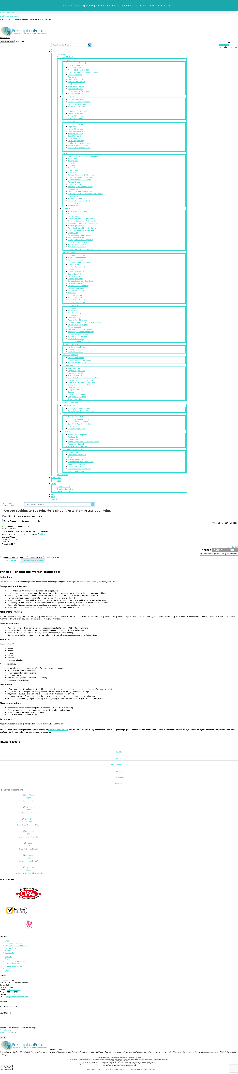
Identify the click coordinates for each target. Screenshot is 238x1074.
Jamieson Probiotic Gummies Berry (81, 462)
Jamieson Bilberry (74, 466)
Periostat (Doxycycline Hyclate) (79, 235)
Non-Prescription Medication (67, 402)
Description (11, 560)
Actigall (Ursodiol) (74, 264)
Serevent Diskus (74, 203)
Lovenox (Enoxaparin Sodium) (79, 148)
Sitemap (8, 971)
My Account (5, 37)
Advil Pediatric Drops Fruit (77, 446)
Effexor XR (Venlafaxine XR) (78, 91)
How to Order (56, 478)
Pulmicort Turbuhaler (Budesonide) (81, 175)
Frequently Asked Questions (16, 961)
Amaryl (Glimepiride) (75, 116)
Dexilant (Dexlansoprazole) (78, 286)
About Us (8, 957)
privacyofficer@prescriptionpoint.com (142, 1069)
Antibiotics (66, 208)
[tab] (11, 560)
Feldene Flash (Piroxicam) (77, 320)
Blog (53, 497)
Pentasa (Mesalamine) (76, 297)
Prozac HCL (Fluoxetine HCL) (78, 70)
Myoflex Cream (73, 439)
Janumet (71, 109)
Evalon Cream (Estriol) (76, 399)
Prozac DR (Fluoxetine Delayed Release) (83, 72)
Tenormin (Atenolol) (75, 133)
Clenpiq (71, 269)
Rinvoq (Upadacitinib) (76, 327)
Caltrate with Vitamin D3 (77, 455)
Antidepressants (68, 60)
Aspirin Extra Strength (76, 444)
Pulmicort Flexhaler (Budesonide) (80, 177)
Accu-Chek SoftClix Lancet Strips (80, 419)
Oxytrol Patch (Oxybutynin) (78, 325)
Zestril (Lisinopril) (74, 136)
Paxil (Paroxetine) (74, 84)
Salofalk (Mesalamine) (76, 300)
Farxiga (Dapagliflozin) (76, 106)
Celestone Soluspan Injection (79, 313)
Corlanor (71, 150)
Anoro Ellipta (72, 168)
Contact (54, 499)
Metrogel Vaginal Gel (76, 237)
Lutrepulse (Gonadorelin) (77, 373)
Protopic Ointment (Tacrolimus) (79, 360)
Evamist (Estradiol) (75, 387)
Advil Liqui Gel (73, 437)
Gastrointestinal (68, 252)
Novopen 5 (72, 426)
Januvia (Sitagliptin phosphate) (79, 102)
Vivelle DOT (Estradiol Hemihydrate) (81, 382)
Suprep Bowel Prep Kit (76, 302)
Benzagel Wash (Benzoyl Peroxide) (81, 411)
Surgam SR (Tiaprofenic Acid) (78, 341)
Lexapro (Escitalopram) (76, 82)
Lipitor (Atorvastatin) (75, 124)
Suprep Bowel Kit (74, 274)
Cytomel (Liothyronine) (76, 349)
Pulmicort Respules (75, 182)
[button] (7, 1067)
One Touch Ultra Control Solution (80, 424)
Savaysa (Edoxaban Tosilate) (79, 145)
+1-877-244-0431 (7, 12)
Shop (53, 52)
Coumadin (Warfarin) (76, 141)
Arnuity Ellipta (73, 170)
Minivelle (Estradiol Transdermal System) (83, 378)
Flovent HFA (72, 158)
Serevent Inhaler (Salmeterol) (79, 201)
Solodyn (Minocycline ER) (77, 242)
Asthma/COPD (67, 153)
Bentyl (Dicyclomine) (75, 276)
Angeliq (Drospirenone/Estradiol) (80, 380)
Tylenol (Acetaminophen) (77, 434)
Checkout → (224, 45)
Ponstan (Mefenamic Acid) (78, 334)
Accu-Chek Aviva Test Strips (78, 421)
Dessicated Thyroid (75, 352)
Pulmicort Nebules (75, 184)
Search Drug (61, 54)
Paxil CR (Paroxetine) (76, 86)
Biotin (70, 457)
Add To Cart (44, 534)
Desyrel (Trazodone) (75, 79)
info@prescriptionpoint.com (11, 16)
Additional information (32, 560)
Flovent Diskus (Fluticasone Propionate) (83, 156)
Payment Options (63, 491)
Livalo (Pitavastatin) (75, 131)
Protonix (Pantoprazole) (77, 271)
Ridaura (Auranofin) (75, 310)
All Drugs (8, 950)
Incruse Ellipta (73, 172)
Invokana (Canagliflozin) (77, 111)
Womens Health (68, 365)
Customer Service (63, 487)
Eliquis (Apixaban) (74, 126)
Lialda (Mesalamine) (75, 295)
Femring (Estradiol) (75, 368)
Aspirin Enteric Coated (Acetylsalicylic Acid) (83, 442)
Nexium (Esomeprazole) (77, 288)
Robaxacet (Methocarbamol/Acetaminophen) (85, 322)
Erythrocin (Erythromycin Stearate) (81, 230)
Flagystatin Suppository (77, 397)
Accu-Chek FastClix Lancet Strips (80, 417)
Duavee (71, 392)
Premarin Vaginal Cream (77, 394)
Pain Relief (66, 431)
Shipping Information (65, 489)
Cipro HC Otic (73, 233)
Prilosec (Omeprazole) (76, 255)
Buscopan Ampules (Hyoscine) (79, 262)
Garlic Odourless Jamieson (78, 464)
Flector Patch (73, 315)
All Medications (62, 475)
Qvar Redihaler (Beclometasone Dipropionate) (85, 194)
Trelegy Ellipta (73, 161)
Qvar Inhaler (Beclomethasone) (79, 191)
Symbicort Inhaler (74, 205)
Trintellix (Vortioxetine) (76, 93)
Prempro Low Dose (75, 375)
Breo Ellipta (72, 163)
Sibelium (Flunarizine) (76, 339)
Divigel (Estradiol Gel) (76, 389)
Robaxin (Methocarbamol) (77, 336)
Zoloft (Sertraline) (74, 67)
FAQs (53, 494)
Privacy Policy (4, 1030)
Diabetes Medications (70, 96)
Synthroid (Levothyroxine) (77, 347)
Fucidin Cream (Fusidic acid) (78, 216)
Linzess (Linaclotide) (75, 279)
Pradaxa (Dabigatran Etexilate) (79, 143)
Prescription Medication (66, 57)
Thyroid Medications (70, 344)
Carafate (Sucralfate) (76, 283)
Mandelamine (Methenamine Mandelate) (83, 223)
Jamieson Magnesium (76, 471)
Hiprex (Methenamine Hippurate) (80, 240)
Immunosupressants (70, 355)
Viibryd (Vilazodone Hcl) (77, 63)
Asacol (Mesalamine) (76, 290)
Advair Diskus (73, 165)
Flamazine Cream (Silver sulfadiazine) (82, 228)
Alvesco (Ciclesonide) (76, 196)
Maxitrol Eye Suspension (77, 211)
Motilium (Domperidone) (77, 257)
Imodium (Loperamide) (76, 267)
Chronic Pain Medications (71, 305)
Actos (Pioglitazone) (75, 118)
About (53, 484)
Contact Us (9, 968)
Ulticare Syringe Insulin (76, 428)
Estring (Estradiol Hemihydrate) (79, 385)
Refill (59, 481)
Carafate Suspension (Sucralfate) (80, 281)
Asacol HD (72, 293)
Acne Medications (69, 405)
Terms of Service (6, 1032)
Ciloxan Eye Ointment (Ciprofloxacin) (81, 218)
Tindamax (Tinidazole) (76, 214)
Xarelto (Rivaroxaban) (76, 129)
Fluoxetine (72, 77)
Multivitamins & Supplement (72, 449)
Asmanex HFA (73, 189)
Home (53, 49)
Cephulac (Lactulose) (76, 260)
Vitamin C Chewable (75, 459)
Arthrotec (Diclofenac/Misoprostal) (81, 332)
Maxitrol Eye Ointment (76, 225)
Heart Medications (69, 121)
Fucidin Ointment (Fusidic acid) (79, 244)
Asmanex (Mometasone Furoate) (80, 187)
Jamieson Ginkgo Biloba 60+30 (79, 469)
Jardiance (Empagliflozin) (77, 99)
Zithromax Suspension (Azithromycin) (82, 221)
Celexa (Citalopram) (75, 65)
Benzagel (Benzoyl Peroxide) (79, 408)
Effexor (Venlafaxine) (76, 89)
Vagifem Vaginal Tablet (76, 371)
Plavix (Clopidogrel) (75, 138)
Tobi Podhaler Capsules (77, 247)
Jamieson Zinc (73, 452)
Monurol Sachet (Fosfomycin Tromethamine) (84, 249)
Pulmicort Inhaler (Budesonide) (79, 179)
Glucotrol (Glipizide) (75, 113)
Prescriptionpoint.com (58, 729)
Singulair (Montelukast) (76, 198)
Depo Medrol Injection (76, 317)
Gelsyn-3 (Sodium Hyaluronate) (79, 329)
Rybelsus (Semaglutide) (77, 104)
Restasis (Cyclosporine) (77, 362)
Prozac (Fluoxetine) (75, 75)
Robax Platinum (74, 308)
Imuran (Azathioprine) (76, 358)
